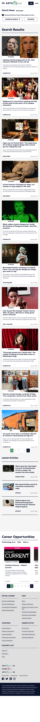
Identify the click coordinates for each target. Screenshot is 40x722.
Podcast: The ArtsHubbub (29, 612)
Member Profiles (26, 618)
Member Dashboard (27, 637)
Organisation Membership (9, 607)
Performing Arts (8, 542)
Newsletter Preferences (28, 634)
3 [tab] (18, 586)
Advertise (30, 19)
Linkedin (10, 679)
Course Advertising (7, 640)
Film (19, 542)
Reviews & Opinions (27, 604)
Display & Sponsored (8, 631)
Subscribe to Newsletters (29, 615)
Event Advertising (7, 634)
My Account (25, 628)
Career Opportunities (18, 537)
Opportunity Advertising (9, 637)
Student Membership (8, 610)
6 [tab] (28, 586)
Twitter (7, 679)
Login (36, 3)
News (23, 601)
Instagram (14, 679)
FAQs (3, 657)
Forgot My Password (28, 631)
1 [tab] (11, 586)
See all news (19, 10)
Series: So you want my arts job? (30, 608)
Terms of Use (14, 675)
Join (31, 3)
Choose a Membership (8, 601)
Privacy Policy (5, 675)
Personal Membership (8, 604)
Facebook (3, 679)
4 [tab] (21, 586)
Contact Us (5, 653)
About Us (4, 650)
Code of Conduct (23, 675)
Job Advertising (6, 628)
